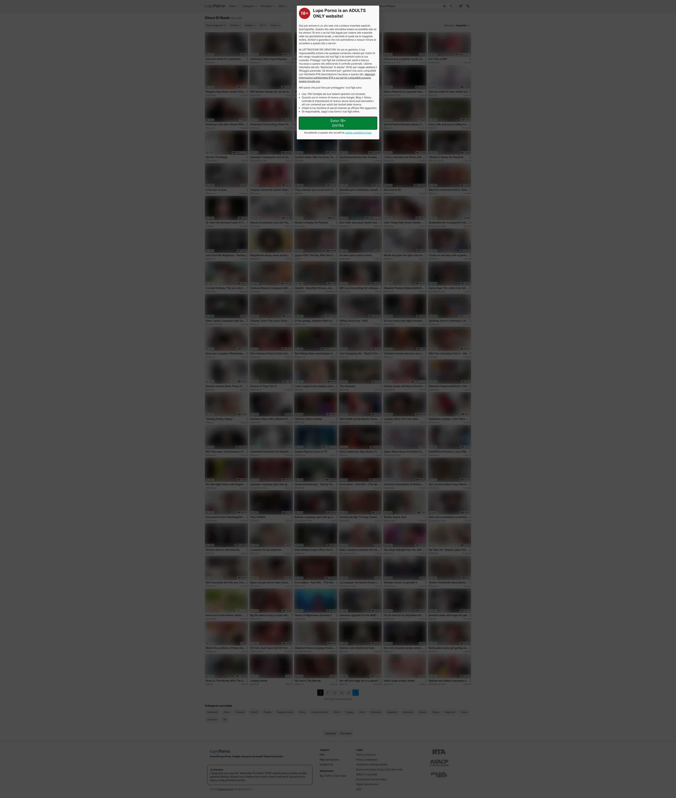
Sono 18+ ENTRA (338, 123)
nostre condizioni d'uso (358, 132)
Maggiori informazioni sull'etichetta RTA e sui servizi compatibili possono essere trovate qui (337, 78)
